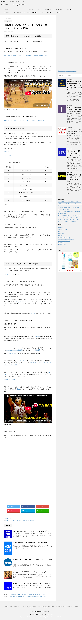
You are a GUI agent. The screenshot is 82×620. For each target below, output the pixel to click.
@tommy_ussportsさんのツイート (67, 71)
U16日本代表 (36, 336)
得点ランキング (14, 306)
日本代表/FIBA (70, 9)
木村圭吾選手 (11, 353)
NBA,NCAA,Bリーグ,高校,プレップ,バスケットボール (41, 614)
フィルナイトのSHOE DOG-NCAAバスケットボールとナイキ (31, 572)
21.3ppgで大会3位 (21, 301)
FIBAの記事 (8, 274)
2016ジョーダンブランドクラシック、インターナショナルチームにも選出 (24, 120)
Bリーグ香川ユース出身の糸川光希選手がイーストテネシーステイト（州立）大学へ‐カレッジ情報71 (74, 86)
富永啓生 (6, 151)
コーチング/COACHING (19, 12)
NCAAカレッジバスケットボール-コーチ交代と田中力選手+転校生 (32, 531)
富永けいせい (26, 520)
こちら (6, 268)
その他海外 (6, 12)
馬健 (18, 389)
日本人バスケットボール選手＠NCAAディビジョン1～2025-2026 (32, 583)
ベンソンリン (7, 155)
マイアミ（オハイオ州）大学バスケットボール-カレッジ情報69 (74, 131)
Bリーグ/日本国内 (57, 9)
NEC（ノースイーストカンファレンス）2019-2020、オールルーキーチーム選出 (25, 55)
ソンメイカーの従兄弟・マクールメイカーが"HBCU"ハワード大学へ (26, 594)
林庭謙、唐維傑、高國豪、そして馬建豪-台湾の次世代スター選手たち (27, 596)
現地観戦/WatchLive (32, 12)
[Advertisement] (17, 460)
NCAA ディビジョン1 (10, 520)
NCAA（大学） (32, 9)
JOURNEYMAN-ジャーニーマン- (14, 5)
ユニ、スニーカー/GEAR (45, 12)
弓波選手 (37, 350)
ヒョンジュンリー (21, 361)
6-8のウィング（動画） (10, 379)
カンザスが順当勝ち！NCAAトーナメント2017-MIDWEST (30, 542)
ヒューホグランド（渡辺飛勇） (14, 350)
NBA (19, 9)
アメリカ (32, 313)
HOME (6, 9)
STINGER (59, 617)
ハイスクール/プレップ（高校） (44, 10)
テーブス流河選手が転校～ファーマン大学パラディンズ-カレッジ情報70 (74, 109)
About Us (57, 12)
